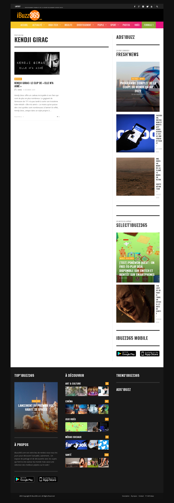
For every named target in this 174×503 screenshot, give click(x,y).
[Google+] (139, 6)
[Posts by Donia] (15, 90)
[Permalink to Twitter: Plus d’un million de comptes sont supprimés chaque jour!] (103, 445)
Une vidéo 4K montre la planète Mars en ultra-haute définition (158, 173)
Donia (20, 90)
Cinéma (69, 401)
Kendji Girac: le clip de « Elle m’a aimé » (33, 84)
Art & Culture (73, 383)
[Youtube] (151, 6)
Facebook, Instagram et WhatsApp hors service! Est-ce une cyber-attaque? (159, 129)
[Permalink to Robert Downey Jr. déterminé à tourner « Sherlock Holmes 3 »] (93, 409)
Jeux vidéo (70, 419)
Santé (68, 454)
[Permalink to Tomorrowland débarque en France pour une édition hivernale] (93, 391)
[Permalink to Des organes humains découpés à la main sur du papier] (103, 391)
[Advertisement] (113, 15)
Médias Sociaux (73, 437)
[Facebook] (135, 6)
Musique (18, 79)
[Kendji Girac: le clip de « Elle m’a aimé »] (33, 63)
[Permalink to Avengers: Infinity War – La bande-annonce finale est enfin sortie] (103, 409)
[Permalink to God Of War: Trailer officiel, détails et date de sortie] (93, 427)
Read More (18, 117)
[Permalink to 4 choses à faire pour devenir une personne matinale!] (76, 462)
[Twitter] (147, 6)
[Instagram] (143, 6)
